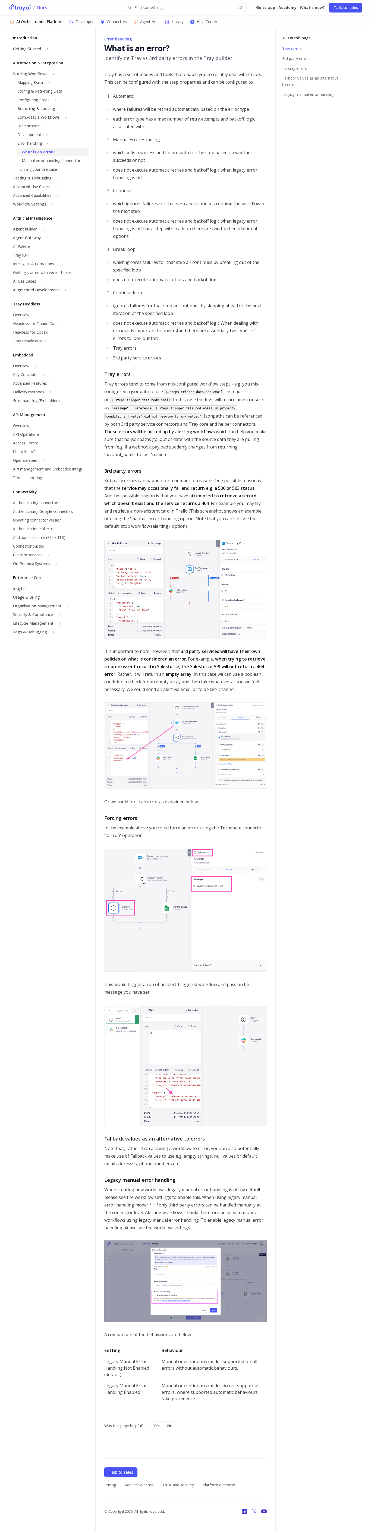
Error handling (29, 143)
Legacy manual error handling (308, 94)
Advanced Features (30, 383)
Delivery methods (28, 391)
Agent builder (25, 229)
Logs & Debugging (30, 631)
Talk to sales (346, 7)
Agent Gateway (27, 237)
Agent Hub (149, 21)
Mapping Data (30, 82)
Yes (156, 1425)
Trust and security (178, 1484)
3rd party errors (296, 58)
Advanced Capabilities (32, 195)
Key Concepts (25, 374)
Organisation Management (37, 605)
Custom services (27, 554)
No (169, 1425)
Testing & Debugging (32, 178)
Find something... (188, 7)
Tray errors (292, 48)
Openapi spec (25, 460)
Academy (287, 7)
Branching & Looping (36, 108)
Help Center (207, 21)
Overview (21, 365)
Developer (85, 21)
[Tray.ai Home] (20, 7)
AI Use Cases (24, 281)
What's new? (312, 7)
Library (178, 21)
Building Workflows (30, 73)
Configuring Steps (33, 99)
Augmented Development (36, 289)
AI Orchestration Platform (39, 21)
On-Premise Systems (31, 563)
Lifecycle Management (33, 623)
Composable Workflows (38, 117)
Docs (42, 8)
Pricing (110, 1484)
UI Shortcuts (28, 125)
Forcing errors (294, 68)
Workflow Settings (29, 204)
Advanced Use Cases (31, 186)
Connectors (117, 21)
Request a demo (139, 1484)
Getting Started (27, 48)
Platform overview (219, 1484)
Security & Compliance (33, 614)
